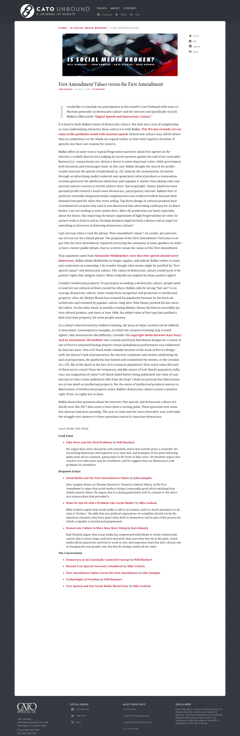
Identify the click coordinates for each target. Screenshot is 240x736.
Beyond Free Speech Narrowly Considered (94, 566)
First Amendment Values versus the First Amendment (102, 573)
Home (63, 28)
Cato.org (130, 709)
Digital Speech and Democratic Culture (122, 116)
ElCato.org (131, 728)
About (115, 8)
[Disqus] (120, 643)
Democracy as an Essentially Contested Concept (98, 559)
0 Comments (98, 89)
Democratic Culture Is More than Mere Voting (96, 528)
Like (195, 41)
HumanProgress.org (138, 722)
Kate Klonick (139, 528)
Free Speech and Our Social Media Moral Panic (97, 586)
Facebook (107, 14)
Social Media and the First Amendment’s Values (97, 478)
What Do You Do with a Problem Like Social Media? (100, 503)
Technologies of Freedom (83, 579)
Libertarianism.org (136, 715)
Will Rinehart (126, 442)
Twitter (123, 14)
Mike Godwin (148, 503)
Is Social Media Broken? (89, 28)
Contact (130, 8)
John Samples (66, 89)
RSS (137, 14)
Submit (196, 46)
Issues (102, 8)
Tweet (195, 36)
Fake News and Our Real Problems (89, 442)
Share (195, 52)
